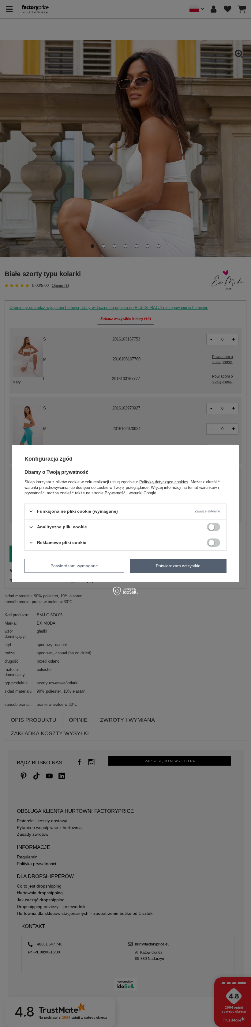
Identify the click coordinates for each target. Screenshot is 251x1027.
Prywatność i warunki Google (130, 492)
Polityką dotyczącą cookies (163, 481)
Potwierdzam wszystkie (178, 565)
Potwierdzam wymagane (74, 565)
